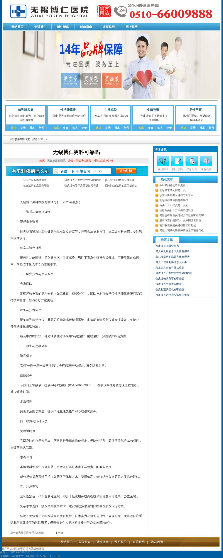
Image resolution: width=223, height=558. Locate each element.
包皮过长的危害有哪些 (36, 185)
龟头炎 (99, 115)
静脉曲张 (205, 115)
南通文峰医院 (36, 548)
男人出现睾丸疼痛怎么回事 (171, 262)
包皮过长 (145, 115)
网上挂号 (132, 27)
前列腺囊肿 (26, 120)
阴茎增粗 (154, 120)
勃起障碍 (80, 115)
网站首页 (17, 27)
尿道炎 (107, 115)
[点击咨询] (192, 161)
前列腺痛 (39, 115)
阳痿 (55, 115)
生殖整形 (153, 109)
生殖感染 (111, 109)
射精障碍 (69, 115)
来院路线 (109, 27)
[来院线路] (206, 161)
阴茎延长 (157, 115)
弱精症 (195, 115)
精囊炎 (116, 115)
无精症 (187, 115)
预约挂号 (121, 542)
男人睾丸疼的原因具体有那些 (172, 251)
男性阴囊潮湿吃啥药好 (31, 532)
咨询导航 (160, 149)
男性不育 (195, 109)
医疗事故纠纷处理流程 (15, 548)
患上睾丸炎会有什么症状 (169, 267)
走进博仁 (40, 27)
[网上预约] (177, 161)
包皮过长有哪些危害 (35, 180)
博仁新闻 (63, 27)
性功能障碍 (68, 109)
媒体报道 (37, 139)
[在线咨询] (163, 161)
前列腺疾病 (25, 109)
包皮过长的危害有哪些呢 (120, 180)
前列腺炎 (14, 115)
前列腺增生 (26, 115)
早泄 (61, 115)
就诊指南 (86, 27)
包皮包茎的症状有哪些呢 (169, 289)
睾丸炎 (124, 115)
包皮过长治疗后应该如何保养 (81, 185)
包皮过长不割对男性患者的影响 (82, 180)
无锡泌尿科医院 (56, 160)
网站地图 (157, 542)
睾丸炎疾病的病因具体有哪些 (172, 256)
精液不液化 (196, 120)
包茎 (165, 115)
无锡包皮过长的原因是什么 (121, 185)
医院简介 (84, 542)
